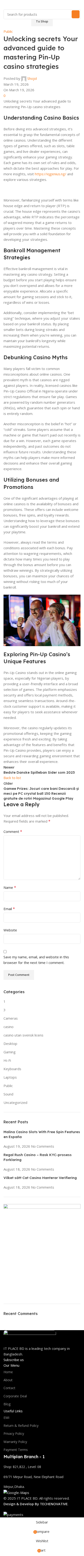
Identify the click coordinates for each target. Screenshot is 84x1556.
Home (8, 1372)
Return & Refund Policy (21, 1425)
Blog (7, 1404)
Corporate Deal (15, 1396)
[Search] (76, 14)
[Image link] (30, 1337)
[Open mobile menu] (5, 4)
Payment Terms (16, 1449)
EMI (6, 1417)
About (8, 1380)
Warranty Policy (15, 1441)
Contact (9, 1388)
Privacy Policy (14, 1433)
